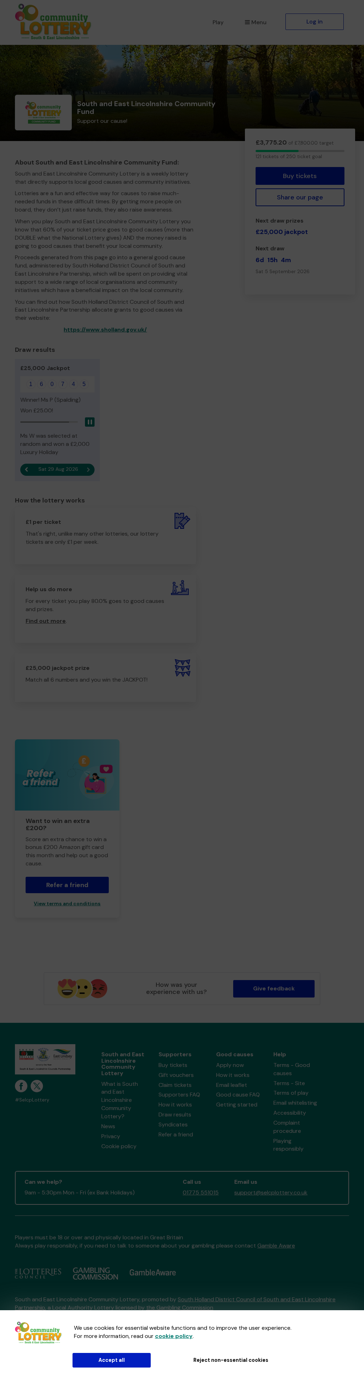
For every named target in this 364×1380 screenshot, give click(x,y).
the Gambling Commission (179, 1307)
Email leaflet (231, 1085)
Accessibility (289, 1112)
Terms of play (291, 1093)
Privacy (110, 1136)
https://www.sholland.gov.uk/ (105, 329)
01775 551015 (201, 1192)
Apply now (230, 1065)
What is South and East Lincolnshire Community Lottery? (119, 1100)
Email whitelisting (295, 1102)
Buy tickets (300, 176)
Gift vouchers (176, 1075)
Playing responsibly (288, 1145)
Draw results (175, 1114)
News (108, 1126)
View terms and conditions (67, 904)
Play (218, 22)
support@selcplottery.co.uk (270, 1192)
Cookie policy (118, 1146)
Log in (314, 21)
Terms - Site (289, 1083)
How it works (175, 1104)
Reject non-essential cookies (230, 1360)
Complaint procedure (287, 1127)
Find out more (46, 621)
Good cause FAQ (238, 1094)
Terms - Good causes (291, 1069)
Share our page (300, 197)
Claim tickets (175, 1085)
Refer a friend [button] (67, 885)
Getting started (236, 1104)
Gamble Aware (276, 1245)
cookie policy (174, 1336)
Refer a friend (176, 1134)
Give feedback (274, 988)
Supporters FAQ (179, 1094)
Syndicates (173, 1124)
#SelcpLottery (32, 1100)
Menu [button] (259, 22)
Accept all (111, 1360)
